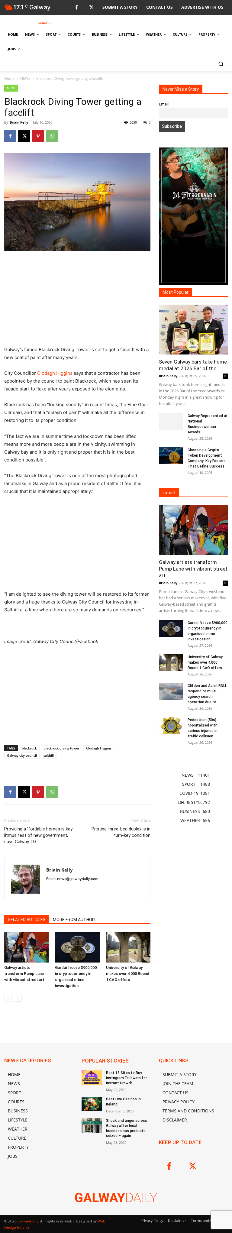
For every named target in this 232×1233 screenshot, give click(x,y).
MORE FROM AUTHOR (74, 919)
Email (164, 104)
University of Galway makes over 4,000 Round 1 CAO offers (127, 973)
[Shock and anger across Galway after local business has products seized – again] (92, 1125)
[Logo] (45, 23)
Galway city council (22, 755)
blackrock (29, 748)
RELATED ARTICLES (27, 919)
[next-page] (17, 998)
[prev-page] (8, 998)
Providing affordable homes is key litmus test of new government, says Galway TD (38, 835)
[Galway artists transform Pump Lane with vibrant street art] (26, 947)
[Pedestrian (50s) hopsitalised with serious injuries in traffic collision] (171, 725)
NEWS (25, 78)
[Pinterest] (38, 136)
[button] (221, 64)
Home (9, 78)
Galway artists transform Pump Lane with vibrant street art (24, 973)
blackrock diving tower (61, 748)
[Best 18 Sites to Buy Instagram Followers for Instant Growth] (92, 1077)
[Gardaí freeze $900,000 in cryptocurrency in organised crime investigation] (77, 947)
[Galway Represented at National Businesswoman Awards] (171, 421)
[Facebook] (76, 8)
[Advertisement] (77, 301)
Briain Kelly (19, 122)
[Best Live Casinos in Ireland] (92, 1104)
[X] (91, 8)
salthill (49, 755)
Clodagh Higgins (54, 373)
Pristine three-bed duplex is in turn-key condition (121, 832)
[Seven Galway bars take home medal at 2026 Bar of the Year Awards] (193, 329)
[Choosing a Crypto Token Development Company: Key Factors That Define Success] (171, 455)
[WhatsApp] (52, 136)
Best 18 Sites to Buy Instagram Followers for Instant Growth (126, 1078)
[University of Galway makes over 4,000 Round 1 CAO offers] (128, 947)
